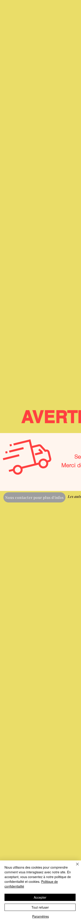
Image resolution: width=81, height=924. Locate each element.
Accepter (40, 897)
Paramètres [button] (40, 916)
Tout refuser (40, 907)
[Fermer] (74, 866)
